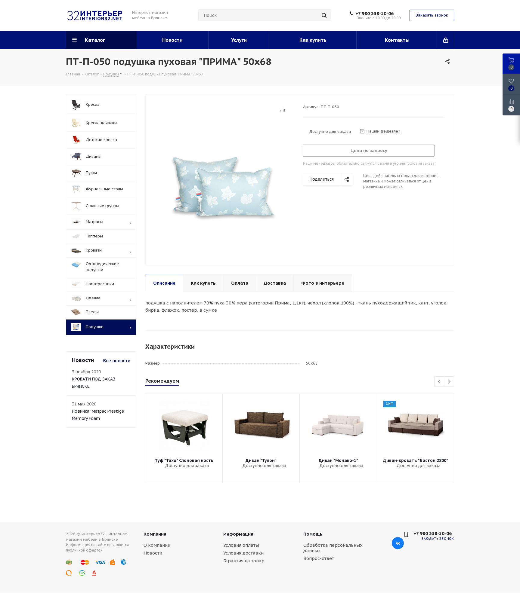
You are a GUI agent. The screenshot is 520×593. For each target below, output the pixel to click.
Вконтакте (398, 543)
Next (449, 382)
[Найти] (324, 15)
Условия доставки (243, 553)
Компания (155, 534)
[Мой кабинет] (446, 40)
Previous (439, 382)
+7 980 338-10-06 (374, 13)
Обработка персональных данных (333, 547)
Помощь (313, 534)
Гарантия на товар (244, 561)
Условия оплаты (241, 545)
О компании (157, 545)
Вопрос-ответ (318, 558)
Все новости (116, 360)
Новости (153, 553)
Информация (238, 534)
